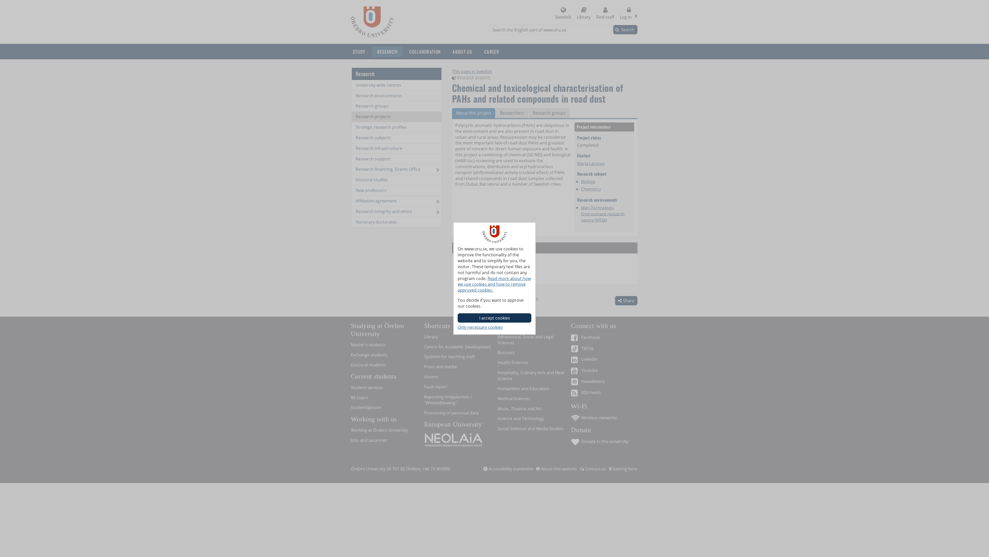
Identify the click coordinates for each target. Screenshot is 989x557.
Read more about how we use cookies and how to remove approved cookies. (494, 284)
